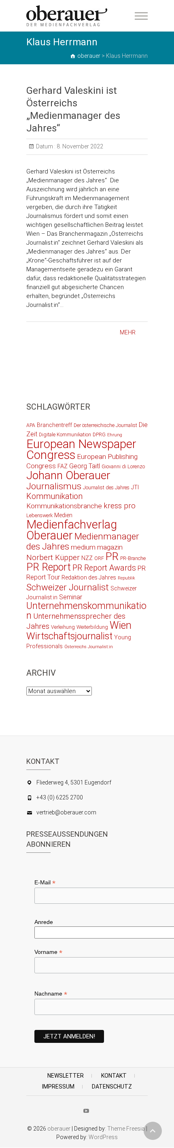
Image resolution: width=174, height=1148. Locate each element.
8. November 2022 (79, 146)
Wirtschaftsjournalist (69, 636)
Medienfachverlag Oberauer (71, 530)
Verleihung (63, 627)
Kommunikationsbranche (64, 506)
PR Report (48, 567)
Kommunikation (54, 496)
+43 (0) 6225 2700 (59, 797)
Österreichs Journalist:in (88, 646)
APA (30, 425)
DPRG (99, 434)
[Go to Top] (153, 1131)
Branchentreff (54, 425)
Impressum (58, 1086)
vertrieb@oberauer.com (66, 812)
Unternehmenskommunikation (86, 610)
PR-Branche (133, 558)
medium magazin (97, 547)
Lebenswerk (39, 515)
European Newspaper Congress (81, 449)
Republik (126, 578)
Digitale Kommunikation (65, 434)
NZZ (87, 558)
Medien (63, 515)
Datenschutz (112, 1086)
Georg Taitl (84, 466)
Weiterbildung (92, 627)
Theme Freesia (126, 1128)
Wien (121, 625)
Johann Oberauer (68, 475)
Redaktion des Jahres (89, 577)
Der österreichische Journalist (105, 425)
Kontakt (114, 1075)
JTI (135, 487)
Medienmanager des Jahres (82, 541)
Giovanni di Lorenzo (123, 466)
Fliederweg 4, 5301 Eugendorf (73, 782)
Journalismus (53, 486)
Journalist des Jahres (106, 487)
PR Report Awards (104, 568)
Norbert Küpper (53, 557)
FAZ (62, 466)
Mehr (128, 332)
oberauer (58, 1128)
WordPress (103, 1137)
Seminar (70, 597)
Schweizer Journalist (67, 587)
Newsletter (65, 1075)
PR (112, 556)
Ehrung (114, 435)
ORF (99, 558)
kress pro (120, 505)
